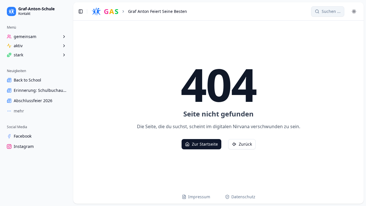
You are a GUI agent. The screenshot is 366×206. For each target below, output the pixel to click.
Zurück (245, 144)
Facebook (22, 136)
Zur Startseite (205, 144)
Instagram (24, 146)
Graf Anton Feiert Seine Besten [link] (157, 11)
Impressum (199, 196)
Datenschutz (243, 196)
